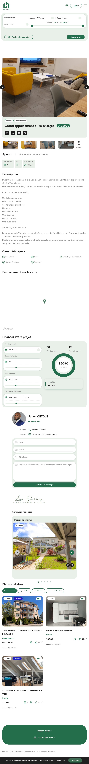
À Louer (51, 599)
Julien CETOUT (38, 416)
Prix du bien (10, 373)
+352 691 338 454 (39, 429)
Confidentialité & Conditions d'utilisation (39, 752)
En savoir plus (34, 421)
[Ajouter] (13, 133)
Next (86, 87)
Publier (76, 6)
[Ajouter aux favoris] (7, 133)
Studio (49, 635)
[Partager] (25, 133)
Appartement (21, 121)
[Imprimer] (19, 133)
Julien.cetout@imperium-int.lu (44, 434)
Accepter (75, 760)
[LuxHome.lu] (6, 5)
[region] (44, 303)
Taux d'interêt (11, 356)
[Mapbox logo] (8, 328)
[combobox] (41, 18)
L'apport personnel (13, 391)
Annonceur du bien (55, 591)
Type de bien (24, 591)
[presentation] (17, 552)
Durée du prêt (11, 344)
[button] (85, 5)
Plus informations (58, 760)
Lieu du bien (38, 591)
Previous (2, 87)
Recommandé (9, 591)
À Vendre (9, 121)
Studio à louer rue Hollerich (59, 630)
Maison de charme (23, 520)
